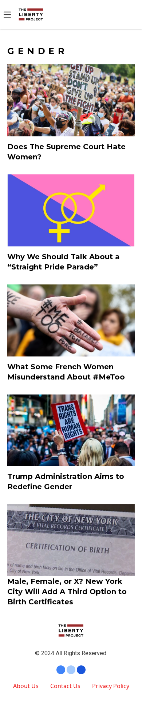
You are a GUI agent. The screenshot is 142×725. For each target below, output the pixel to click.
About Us (26, 686)
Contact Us (65, 686)
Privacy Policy (110, 686)
